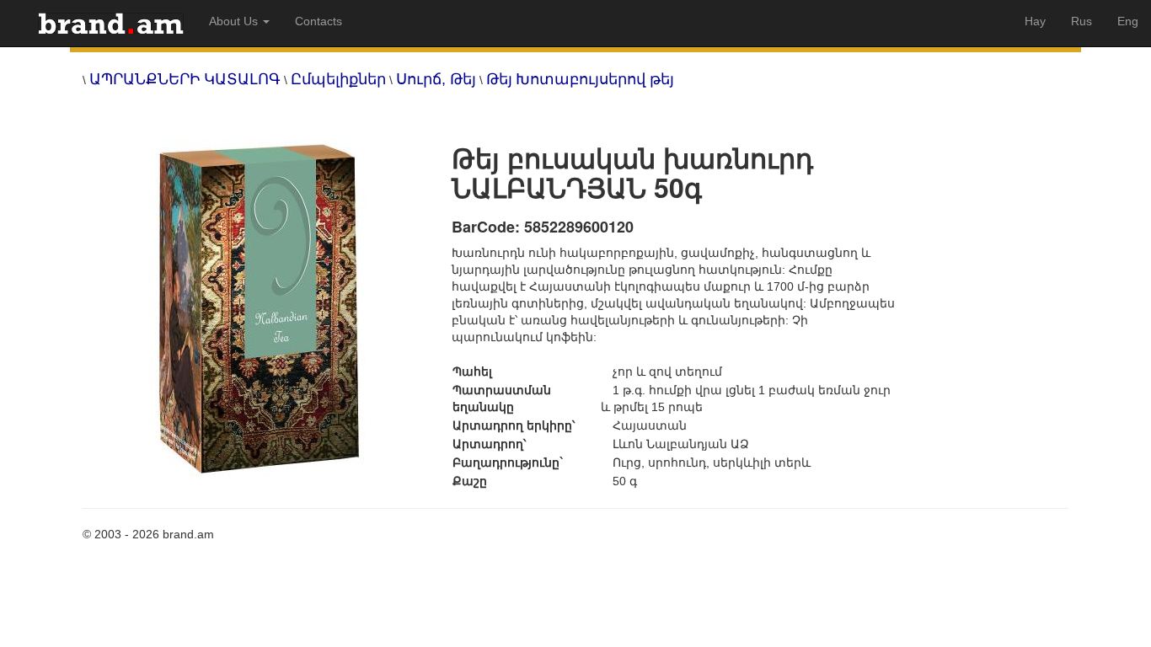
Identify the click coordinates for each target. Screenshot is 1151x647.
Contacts (318, 21)
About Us (235, 21)
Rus (1081, 21)
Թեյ (499, 79)
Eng (1127, 21)
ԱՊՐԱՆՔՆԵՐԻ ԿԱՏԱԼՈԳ (185, 79)
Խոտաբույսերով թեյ (595, 79)
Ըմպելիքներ (338, 79)
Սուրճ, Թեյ (436, 79)
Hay (1035, 21)
